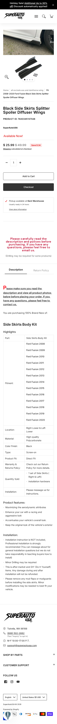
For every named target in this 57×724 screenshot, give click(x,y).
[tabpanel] (28, 434)
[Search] (44, 16)
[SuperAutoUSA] (14, 16)
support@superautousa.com (22, 645)
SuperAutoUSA (10, 128)
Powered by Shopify (11, 709)
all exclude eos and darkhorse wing (27, 90)
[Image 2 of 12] (27, 79)
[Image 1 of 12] (24, 79)
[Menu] (36, 16)
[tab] (16, 270)
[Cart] (51, 16)
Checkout (29, 187)
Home (6, 90)
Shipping (7, 149)
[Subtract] (6, 162)
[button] (54, 654)
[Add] (20, 162)
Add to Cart (28, 176)
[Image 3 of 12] (29, 79)
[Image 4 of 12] (32, 79)
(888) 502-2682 (16, 633)
